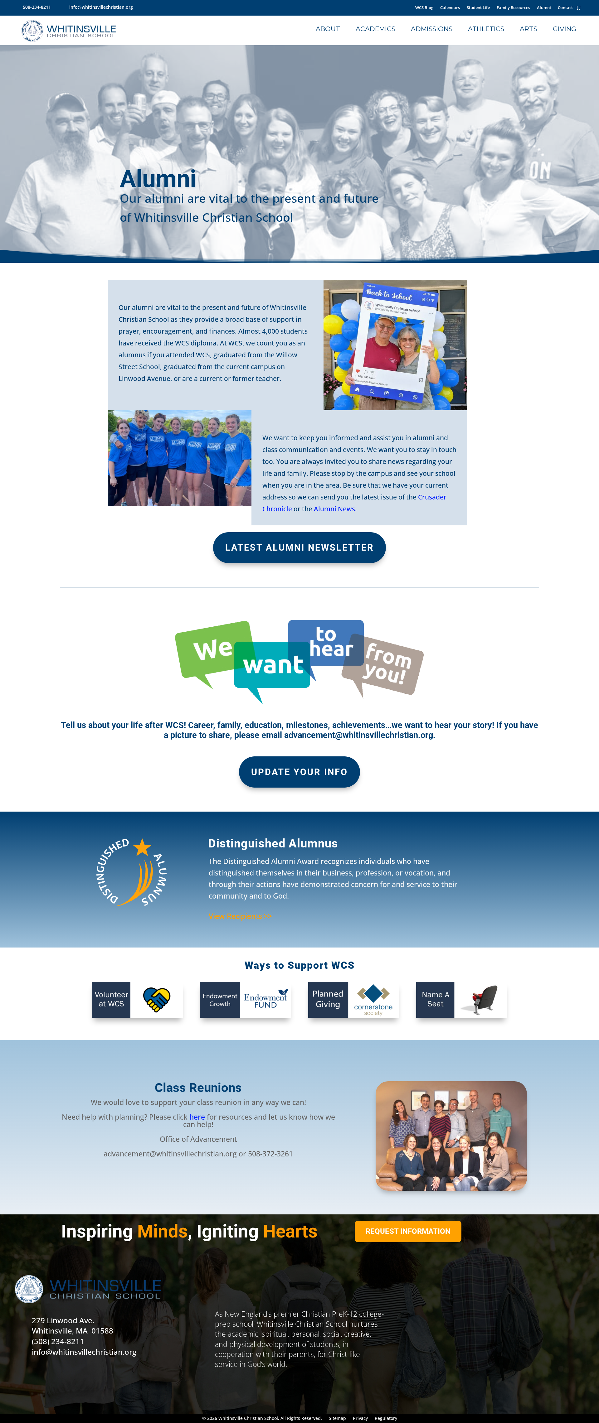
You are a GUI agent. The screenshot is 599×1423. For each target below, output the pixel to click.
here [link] (197, 1117)
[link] (141, 7)
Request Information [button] (408, 1231)
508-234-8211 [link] (37, 7)
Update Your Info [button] (299, 772)
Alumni (544, 8)
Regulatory (386, 1418)
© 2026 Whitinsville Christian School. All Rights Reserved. (262, 1418)
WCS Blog (424, 8)
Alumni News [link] (334, 508)
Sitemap (337, 1418)
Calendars (450, 8)
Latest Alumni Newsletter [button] (299, 547)
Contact (565, 8)
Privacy (360, 1418)
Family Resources (513, 8)
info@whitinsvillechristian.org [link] (101, 7)
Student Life (478, 8)
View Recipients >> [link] (240, 916)
